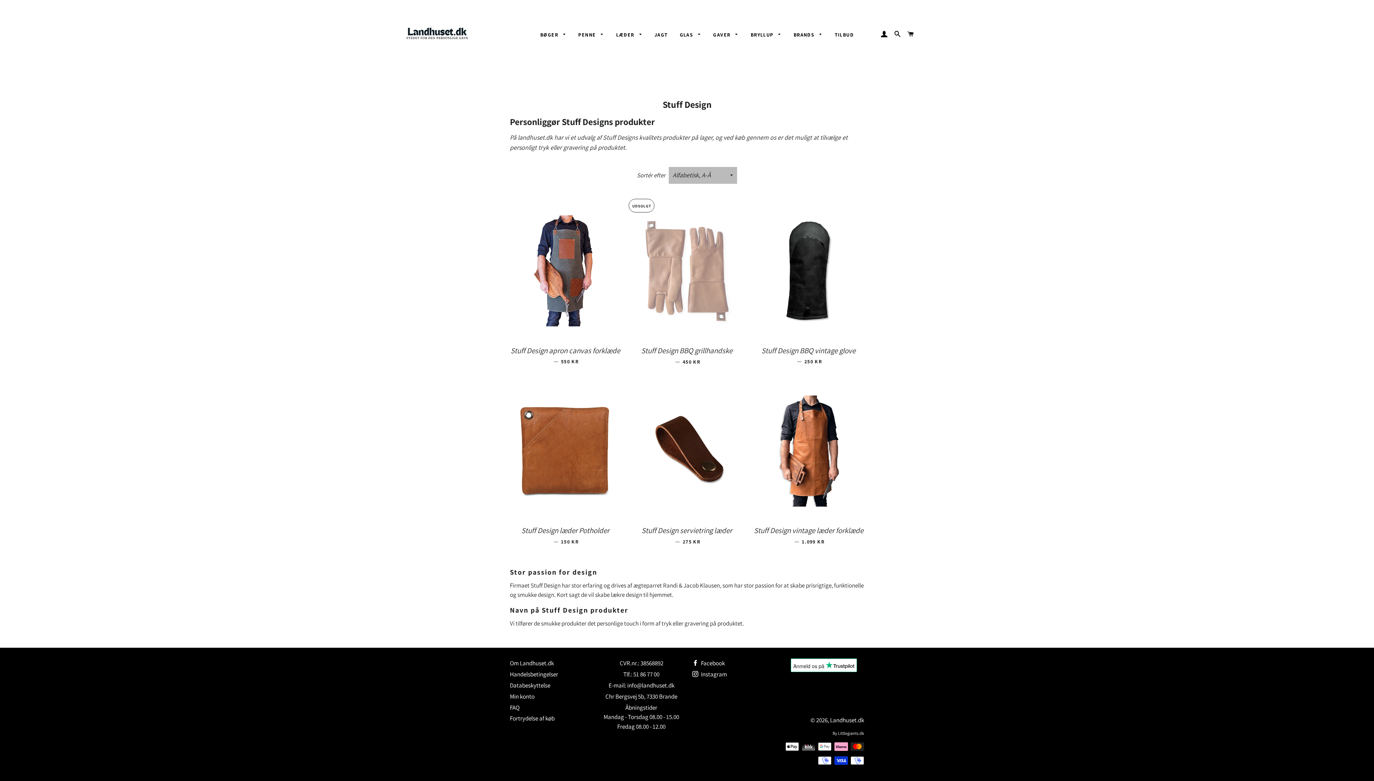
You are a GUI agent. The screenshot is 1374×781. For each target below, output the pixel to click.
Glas (687, 35)
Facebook (712, 663)
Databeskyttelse (530, 685)
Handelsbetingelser (534, 674)
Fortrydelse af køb (532, 718)
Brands (805, 35)
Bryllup (763, 35)
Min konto (522, 696)
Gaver (722, 35)
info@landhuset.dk (650, 685)
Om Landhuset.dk (532, 663)
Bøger (550, 35)
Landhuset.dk (847, 720)
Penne (587, 35)
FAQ (515, 707)
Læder (626, 35)
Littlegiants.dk (851, 733)
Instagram (713, 674)
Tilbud (844, 35)
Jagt (661, 35)
